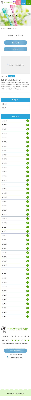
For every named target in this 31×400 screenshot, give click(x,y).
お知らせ (15, 42)
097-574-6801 (17, 357)
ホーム (2, 28)
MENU (28, 3)
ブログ (15, 49)
